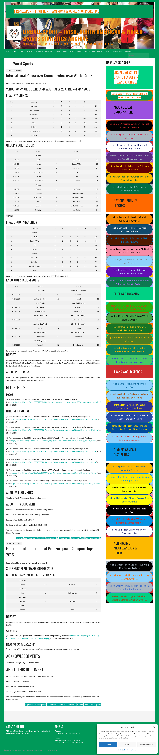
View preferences (146, 745)
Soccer (87, 51)
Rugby (65, 51)
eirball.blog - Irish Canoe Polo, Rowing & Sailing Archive (129, 478)
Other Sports (117, 51)
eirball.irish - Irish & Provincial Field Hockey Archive (129, 240)
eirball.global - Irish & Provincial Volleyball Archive (129, 189)
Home (8, 51)
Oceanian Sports (51, 538)
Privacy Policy (131, 750)
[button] (154, 727)
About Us (128, 51)
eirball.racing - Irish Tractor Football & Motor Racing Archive (129, 587)
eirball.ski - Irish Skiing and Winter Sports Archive (129, 531)
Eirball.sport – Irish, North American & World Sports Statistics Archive (82, 35)
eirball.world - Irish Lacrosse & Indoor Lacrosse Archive (129, 168)
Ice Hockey (39, 51)
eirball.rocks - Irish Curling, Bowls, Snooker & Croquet (129, 438)
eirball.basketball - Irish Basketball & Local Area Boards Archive (129, 157)
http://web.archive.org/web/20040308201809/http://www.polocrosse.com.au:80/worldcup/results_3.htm (53, 462)
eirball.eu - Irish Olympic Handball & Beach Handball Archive (129, 417)
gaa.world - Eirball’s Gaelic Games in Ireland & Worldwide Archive (129, 307)
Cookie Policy (122, 750)
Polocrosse (63, 538)
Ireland (80, 704)
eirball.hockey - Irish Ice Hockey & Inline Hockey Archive (129, 147)
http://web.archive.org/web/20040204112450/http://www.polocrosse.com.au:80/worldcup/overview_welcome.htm (57, 483)
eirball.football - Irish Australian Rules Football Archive (129, 178)
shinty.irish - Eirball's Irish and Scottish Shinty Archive (129, 406)
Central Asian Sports (67, 704)
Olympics (107, 51)
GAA (93, 51)
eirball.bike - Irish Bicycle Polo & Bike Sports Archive (129, 500)
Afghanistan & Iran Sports (35, 704)
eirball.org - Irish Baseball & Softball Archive (129, 136)
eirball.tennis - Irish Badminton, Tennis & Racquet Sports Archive (129, 282)
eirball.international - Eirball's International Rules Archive (129, 349)
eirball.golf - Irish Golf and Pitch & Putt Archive (129, 261)
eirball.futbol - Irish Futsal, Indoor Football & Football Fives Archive (129, 427)
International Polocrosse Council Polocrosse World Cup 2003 (52, 75)
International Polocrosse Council (30, 538)
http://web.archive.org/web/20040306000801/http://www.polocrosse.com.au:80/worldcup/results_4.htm (53, 473)
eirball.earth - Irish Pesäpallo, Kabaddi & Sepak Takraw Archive (129, 396)
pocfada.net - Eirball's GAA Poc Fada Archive (129, 339)
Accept (108, 745)
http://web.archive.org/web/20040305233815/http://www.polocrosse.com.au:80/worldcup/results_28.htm (54, 419)
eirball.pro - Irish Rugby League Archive (129, 385)
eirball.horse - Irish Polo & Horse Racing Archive (129, 489)
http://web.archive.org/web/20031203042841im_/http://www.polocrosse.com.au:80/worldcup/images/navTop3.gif (57, 402)
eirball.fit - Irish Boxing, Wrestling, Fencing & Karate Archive (129, 521)
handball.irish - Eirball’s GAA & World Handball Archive (129, 318)
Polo (86, 704)
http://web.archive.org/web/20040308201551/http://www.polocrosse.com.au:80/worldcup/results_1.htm (53, 441)
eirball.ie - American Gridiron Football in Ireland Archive (129, 125)
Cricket (72, 51)
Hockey (80, 51)
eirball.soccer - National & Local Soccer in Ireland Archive (129, 271)
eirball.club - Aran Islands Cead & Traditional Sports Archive (129, 360)
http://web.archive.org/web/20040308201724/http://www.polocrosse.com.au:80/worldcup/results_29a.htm (54, 430)
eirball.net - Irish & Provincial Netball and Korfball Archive (129, 250)
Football (21, 51)
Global (58, 51)
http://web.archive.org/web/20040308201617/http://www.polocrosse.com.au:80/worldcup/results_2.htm (53, 451)
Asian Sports (52, 704)
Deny (127, 745)
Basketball (49, 51)
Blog (14, 51)
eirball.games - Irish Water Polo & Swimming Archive (129, 468)
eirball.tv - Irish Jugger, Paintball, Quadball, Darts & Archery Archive (129, 598)
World (99, 51)
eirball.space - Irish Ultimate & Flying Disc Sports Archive (129, 566)
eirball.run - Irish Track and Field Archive (129, 510)
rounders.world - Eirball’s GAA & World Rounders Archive (129, 328)
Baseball (30, 51)
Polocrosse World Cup (79, 538)
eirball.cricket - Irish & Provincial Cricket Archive (129, 229)
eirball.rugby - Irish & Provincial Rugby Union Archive (129, 219)
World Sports (95, 538)
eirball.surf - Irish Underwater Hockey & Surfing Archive (129, 577)
